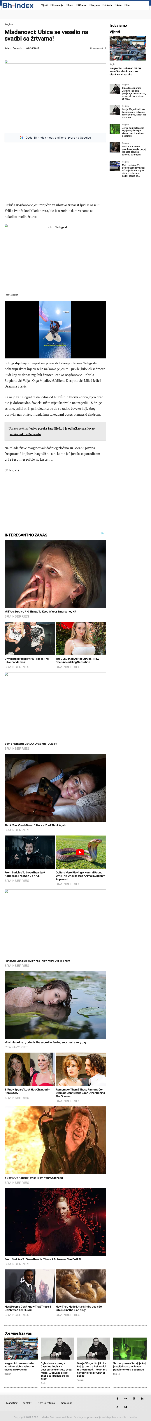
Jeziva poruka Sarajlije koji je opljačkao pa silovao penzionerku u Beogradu (133, 132)
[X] (117, 1407)
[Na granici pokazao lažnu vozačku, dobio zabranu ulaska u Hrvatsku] (128, 48)
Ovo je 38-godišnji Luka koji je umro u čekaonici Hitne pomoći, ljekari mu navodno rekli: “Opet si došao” (92, 1369)
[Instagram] (134, 1398)
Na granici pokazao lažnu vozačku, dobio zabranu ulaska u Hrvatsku (125, 71)
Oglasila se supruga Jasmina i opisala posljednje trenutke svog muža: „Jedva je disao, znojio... (134, 93)
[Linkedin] (142, 1398)
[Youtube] (125, 1407)
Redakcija (17, 48)
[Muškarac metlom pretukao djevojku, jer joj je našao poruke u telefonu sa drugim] (115, 147)
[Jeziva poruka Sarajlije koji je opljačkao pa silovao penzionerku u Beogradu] (115, 129)
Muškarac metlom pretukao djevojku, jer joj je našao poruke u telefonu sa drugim (134, 150)
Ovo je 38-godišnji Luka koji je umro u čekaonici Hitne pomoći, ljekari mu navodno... (134, 113)
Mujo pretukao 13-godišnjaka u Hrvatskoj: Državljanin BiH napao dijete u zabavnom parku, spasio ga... (133, 170)
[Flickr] (125, 1398)
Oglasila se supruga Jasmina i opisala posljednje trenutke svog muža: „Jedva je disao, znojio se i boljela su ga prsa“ (56, 1371)
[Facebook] (117, 1398)
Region (9, 24)
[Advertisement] (57, 172)
